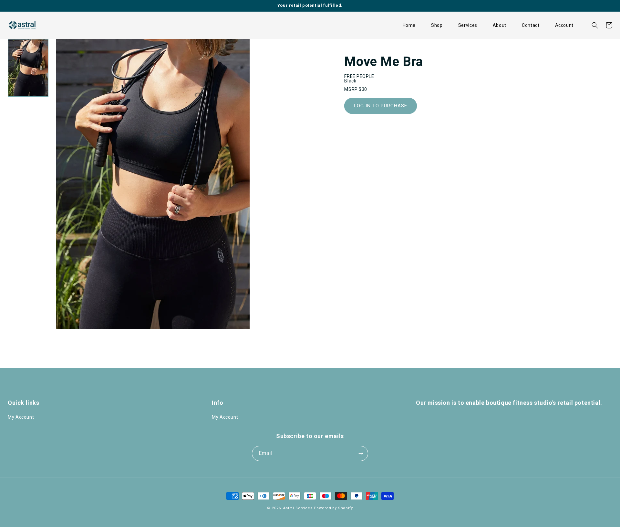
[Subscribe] (361, 453)
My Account (21, 417)
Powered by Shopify (333, 508)
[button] (436, 25)
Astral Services (298, 508)
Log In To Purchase (380, 106)
